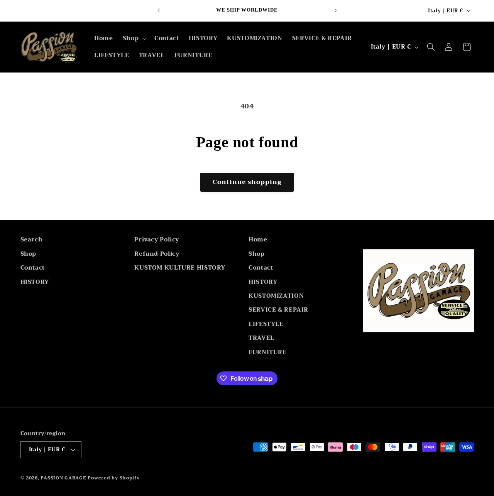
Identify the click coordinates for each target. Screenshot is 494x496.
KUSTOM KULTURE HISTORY (179, 268)
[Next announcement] (335, 10)
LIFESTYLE (266, 324)
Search (31, 240)
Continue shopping (247, 182)
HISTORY (34, 282)
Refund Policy (156, 254)
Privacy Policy (156, 240)
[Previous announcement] (158, 10)
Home (258, 240)
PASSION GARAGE (64, 478)
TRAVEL (261, 338)
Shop (28, 254)
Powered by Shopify (113, 478)
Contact (32, 268)
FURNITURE (268, 352)
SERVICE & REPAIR (278, 310)
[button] (133, 38)
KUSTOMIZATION (276, 296)
